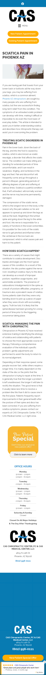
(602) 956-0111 (23, 561)
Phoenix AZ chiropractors (14, 98)
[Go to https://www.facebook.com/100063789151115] (22, 4)
